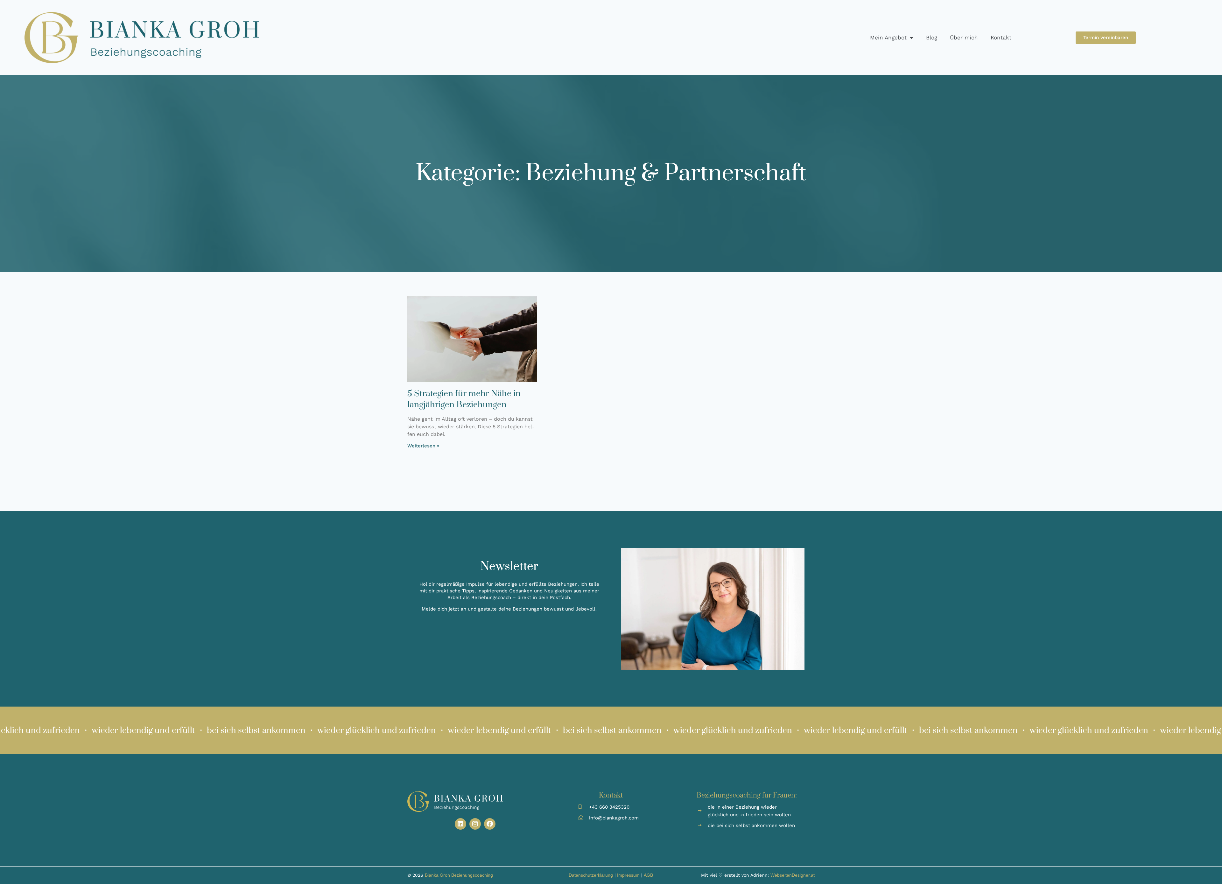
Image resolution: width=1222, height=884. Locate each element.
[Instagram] (475, 824)
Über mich (964, 37)
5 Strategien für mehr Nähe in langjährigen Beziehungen (464, 399)
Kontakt (1001, 37)
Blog (931, 37)
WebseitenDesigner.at (792, 875)
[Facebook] (489, 824)
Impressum (628, 875)
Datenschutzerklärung (591, 875)
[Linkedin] (460, 824)
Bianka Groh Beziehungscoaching (459, 875)
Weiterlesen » (423, 446)
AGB (648, 875)
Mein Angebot (888, 37)
